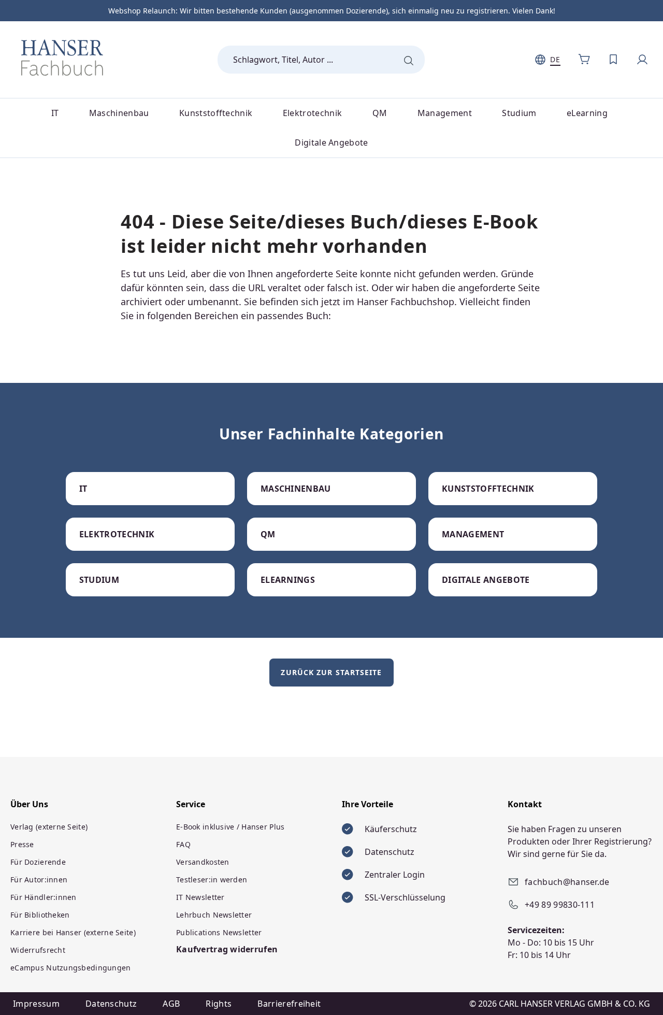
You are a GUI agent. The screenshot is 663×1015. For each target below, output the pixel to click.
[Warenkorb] (584, 59)
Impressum (36, 1003)
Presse (22, 844)
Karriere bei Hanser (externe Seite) (73, 932)
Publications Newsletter (219, 932)
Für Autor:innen (38, 879)
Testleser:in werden (211, 879)
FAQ (183, 844)
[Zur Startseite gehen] (62, 57)
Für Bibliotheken (39, 915)
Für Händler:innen (43, 897)
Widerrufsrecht (37, 950)
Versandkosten (202, 862)
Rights (219, 1003)
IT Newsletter (200, 897)
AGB (171, 1003)
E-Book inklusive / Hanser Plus (230, 827)
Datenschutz (111, 1003)
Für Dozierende (38, 862)
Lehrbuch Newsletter (214, 915)
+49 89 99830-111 (560, 904)
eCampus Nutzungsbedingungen (70, 968)
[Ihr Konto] (642, 59)
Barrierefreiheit (289, 1003)
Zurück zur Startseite (331, 672)
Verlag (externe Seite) (49, 827)
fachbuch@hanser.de (567, 882)
